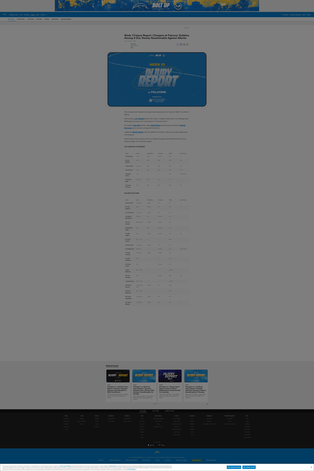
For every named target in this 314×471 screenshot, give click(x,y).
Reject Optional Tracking (234, 467)
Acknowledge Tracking (249, 467)
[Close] (311, 467)
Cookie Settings (132, 469)
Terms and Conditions (65, 466)
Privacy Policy (112, 466)
